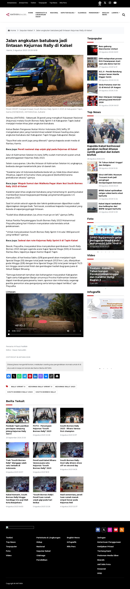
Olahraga (82, 13)
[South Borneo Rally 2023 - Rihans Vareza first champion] (71, 415)
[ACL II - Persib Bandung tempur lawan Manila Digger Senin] (92, 75)
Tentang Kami (104, 551)
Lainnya (115, 13)
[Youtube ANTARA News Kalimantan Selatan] (115, 3)
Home (30, 13)
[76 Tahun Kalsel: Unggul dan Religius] (92, 166)
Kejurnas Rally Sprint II (40, 387)
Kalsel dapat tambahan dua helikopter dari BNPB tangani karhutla (110, 206)
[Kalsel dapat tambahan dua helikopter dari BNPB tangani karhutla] (92, 207)
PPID (99, 573)
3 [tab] (105, 252)
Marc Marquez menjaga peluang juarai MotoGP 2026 (110, 99)
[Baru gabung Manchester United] (92, 50)
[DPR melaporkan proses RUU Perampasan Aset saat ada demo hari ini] (92, 62)
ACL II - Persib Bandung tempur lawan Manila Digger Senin (110, 74)
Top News (53, 3)
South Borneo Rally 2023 (20, 392)
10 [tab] (105, 288)
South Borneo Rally (46, 392)
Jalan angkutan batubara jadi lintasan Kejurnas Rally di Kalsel (64, 30)
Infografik (93, 291)
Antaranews (12, 3)
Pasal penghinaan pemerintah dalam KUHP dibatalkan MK (103, 356)
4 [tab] (109, 252)
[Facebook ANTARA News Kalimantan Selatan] (100, 3)
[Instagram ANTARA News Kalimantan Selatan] (110, 3)
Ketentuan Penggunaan (109, 542)
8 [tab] (117, 285)
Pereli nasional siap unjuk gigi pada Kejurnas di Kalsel (47, 149)
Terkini (33, 3)
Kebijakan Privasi (105, 546)
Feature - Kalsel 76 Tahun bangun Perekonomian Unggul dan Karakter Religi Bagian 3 (104, 274)
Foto (90, 218)
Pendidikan (94, 13)
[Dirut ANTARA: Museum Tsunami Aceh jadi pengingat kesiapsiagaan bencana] (92, 178)
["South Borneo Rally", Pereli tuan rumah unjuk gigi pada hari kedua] (44, 484)
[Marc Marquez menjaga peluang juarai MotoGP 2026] (92, 100)
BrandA (100, 560)
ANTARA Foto (104, 564)
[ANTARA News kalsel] (16, 15)
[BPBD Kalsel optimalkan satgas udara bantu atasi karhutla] (92, 194)
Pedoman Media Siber (108, 555)
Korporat (101, 569)
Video (91, 255)
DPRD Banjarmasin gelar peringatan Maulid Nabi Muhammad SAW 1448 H (105, 240)
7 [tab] (113, 285)
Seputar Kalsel (67, 13)
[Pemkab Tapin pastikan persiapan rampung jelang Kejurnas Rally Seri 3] (17, 415)
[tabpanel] (105, 237)
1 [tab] (98, 252)
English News (105, 14)
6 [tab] (109, 285)
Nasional (54, 13)
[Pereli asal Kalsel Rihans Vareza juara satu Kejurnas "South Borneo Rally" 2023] (44, 450)
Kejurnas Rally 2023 (65, 387)
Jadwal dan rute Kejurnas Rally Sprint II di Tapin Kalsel (48, 240)
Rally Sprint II (18, 387)
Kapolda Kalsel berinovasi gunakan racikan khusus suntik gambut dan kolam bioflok (103, 150)
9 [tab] (121, 285)
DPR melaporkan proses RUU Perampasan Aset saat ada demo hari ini (110, 61)
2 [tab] (102, 252)
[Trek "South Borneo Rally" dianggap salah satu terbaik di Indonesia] (17, 450)
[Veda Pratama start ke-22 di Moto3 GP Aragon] (92, 88)
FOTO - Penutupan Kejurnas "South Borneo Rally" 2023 (42, 428)
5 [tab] (113, 252)
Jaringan (101, 537)
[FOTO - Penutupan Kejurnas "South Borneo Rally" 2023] (44, 415)
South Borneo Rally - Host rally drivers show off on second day (71, 463)
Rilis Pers (63, 3)
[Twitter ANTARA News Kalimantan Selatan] (105, 3)
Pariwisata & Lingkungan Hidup (41, 15)
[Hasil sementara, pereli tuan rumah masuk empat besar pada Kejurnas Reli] (71, 484)
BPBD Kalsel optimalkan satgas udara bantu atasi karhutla (111, 193)
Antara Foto (23, 3)
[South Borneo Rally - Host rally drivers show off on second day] (71, 450)
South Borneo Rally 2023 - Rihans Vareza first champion (70, 428)
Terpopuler (42, 3)
